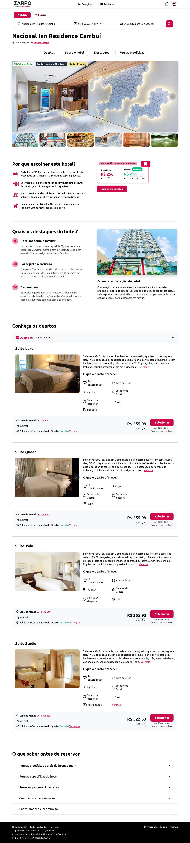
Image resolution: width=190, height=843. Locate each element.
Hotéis (23, 15)
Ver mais (144, 367)
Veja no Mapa (41, 42)
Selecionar (162, 422)
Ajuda (163, 827)
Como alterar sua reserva (37, 798)
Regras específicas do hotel (38, 776)
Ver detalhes (43, 420)
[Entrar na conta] (174, 4)
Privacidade (151, 827)
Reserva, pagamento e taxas (39, 787)
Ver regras (74, 431)
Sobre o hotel (74, 52)
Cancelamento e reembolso (38, 809)
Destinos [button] (109, 4)
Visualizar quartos (112, 189)
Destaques (101, 52)
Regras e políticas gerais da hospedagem (47, 765)
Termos (173, 827)
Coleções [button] (87, 4)
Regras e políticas (131, 52)
